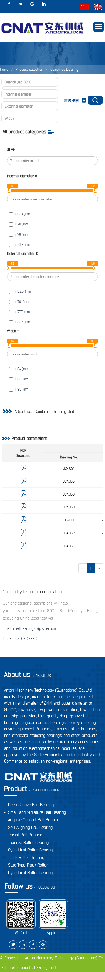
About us (27, 674)
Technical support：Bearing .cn (26, 967)
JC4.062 (69, 533)
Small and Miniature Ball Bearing (37, 812)
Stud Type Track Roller (28, 865)
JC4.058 (69, 507)
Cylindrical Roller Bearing (30, 849)
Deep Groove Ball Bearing (31, 804)
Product (31, 789)
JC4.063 (69, 546)
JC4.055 (69, 481)
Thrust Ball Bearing (25, 834)
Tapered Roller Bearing (28, 842)
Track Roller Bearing (26, 857)
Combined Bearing (64, 69)
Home (4, 69)
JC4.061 (69, 520)
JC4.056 (69, 494)
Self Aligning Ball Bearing (30, 827)
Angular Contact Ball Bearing (33, 819)
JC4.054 (69, 468)
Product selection (29, 69)
